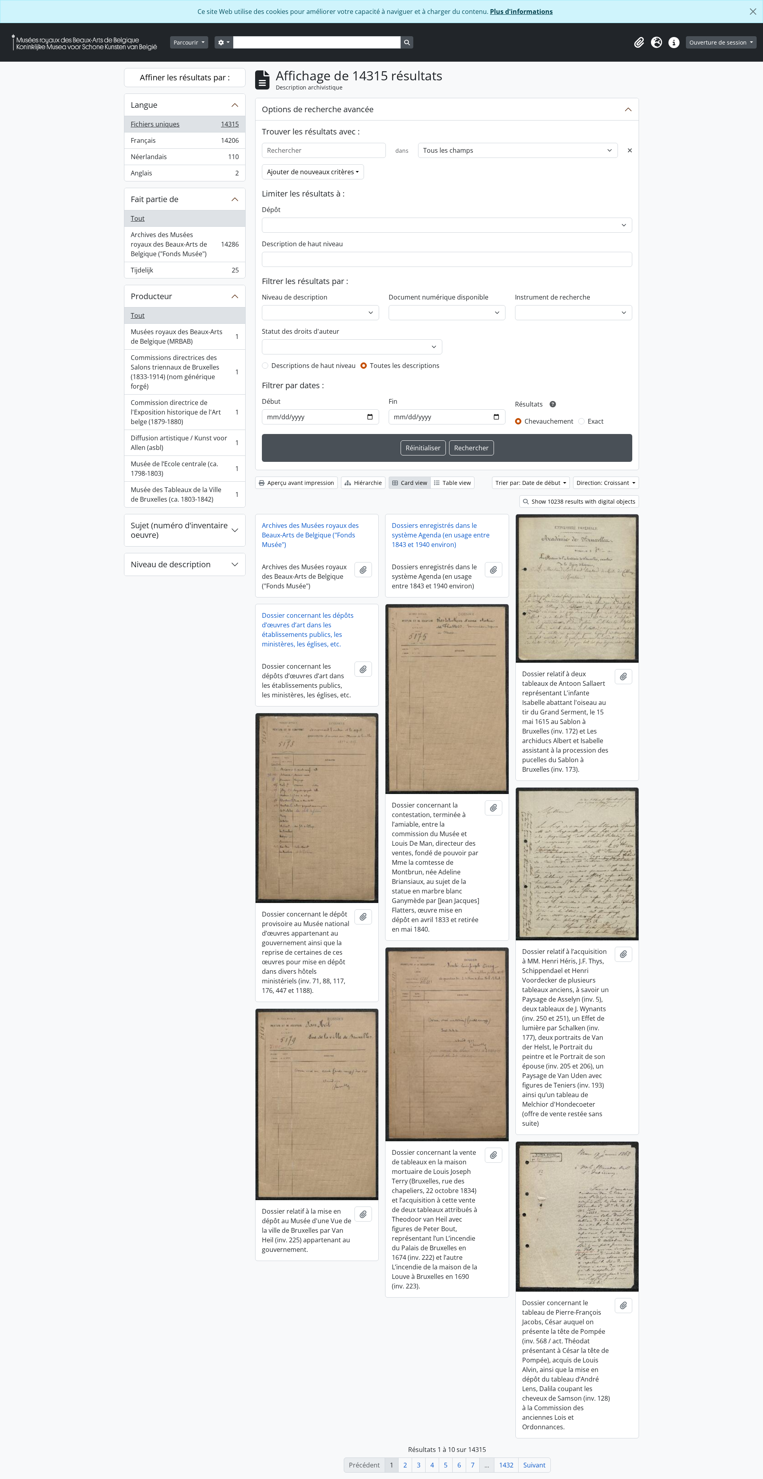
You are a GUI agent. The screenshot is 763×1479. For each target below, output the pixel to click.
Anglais (184, 175)
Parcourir (187, 42)
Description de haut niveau (302, 243)
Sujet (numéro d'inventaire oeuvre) (179, 530)
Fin (393, 401)
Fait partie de (154, 199)
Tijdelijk (184, 272)
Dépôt (271, 209)
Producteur (151, 296)
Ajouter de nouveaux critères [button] (310, 171)
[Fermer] (753, 11)
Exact (596, 421)
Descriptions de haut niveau (313, 365)
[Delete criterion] (629, 150)
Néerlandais (184, 158)
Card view (413, 483)
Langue (144, 104)
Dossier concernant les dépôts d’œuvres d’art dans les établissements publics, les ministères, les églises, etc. (308, 629)
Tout (138, 218)
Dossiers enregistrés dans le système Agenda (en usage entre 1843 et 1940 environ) (441, 535)
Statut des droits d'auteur (300, 331)
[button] (639, 42)
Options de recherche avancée (318, 109)
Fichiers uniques (184, 126)
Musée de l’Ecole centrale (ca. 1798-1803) (184, 468)
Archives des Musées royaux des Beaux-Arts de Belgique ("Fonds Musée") (184, 244)
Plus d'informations (521, 11)
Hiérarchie (367, 483)
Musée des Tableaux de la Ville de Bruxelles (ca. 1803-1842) (184, 494)
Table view (456, 483)
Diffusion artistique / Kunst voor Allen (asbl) (184, 443)
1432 (506, 1465)
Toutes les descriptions (405, 365)
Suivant (534, 1465)
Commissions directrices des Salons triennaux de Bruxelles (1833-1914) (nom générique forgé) (184, 372)
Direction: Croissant (604, 483)
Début (271, 401)
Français (184, 142)
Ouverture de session (718, 42)
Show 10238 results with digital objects (582, 501)
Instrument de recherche (552, 297)
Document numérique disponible (438, 297)
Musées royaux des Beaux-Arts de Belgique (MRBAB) (184, 336)
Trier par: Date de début (529, 483)
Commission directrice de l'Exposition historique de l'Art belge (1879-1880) (184, 412)
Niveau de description (171, 564)
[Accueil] (87, 42)
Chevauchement (549, 421)
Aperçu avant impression (300, 483)
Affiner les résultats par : (185, 77)
